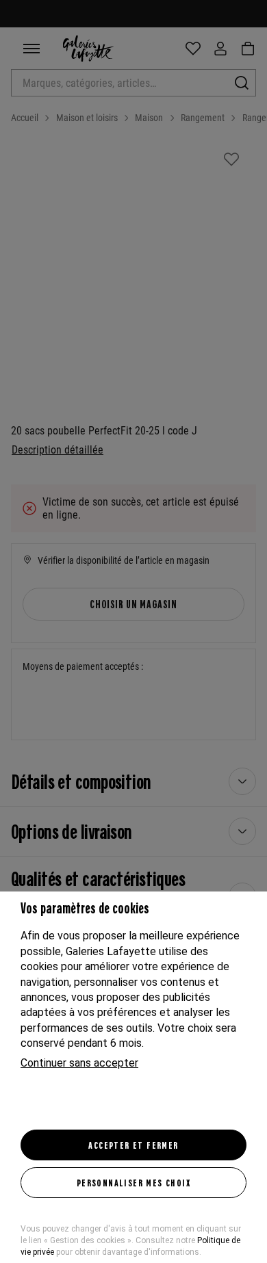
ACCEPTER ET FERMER (133, 1144)
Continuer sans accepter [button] (79, 1062)
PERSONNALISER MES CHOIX (133, 1182)
